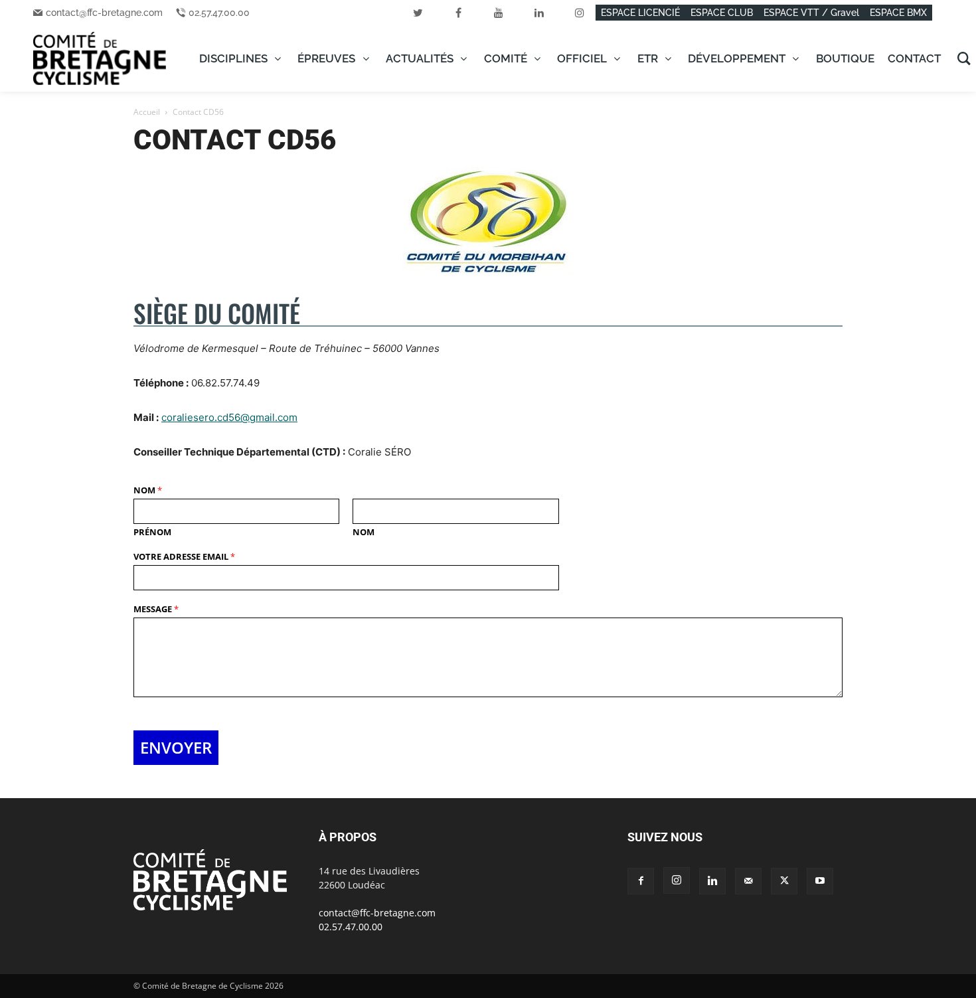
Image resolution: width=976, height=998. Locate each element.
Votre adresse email (184, 556)
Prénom (152, 532)
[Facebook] (640, 881)
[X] (784, 881)
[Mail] (748, 881)
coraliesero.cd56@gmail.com (229, 417)
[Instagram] (676, 880)
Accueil (146, 112)
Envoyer (176, 747)
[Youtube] (820, 881)
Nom (147, 490)
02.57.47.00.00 (219, 12)
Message (156, 609)
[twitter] (417, 12)
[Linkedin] (712, 881)
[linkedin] (539, 12)
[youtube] (498, 12)
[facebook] (458, 12)
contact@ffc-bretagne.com (104, 12)
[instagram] (579, 12)
